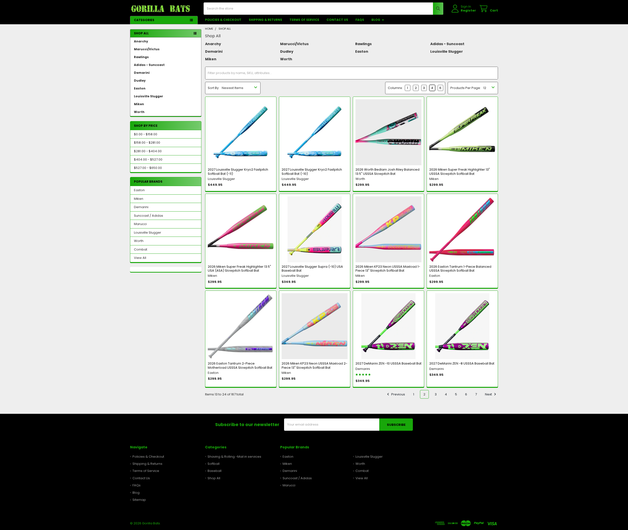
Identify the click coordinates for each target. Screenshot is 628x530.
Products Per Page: (465, 88)
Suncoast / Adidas (148, 215)
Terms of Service (304, 20)
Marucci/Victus (146, 49)
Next (489, 394)
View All (140, 257)
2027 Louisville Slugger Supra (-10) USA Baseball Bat (312, 268)
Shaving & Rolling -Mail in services (234, 456)
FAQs (359, 20)
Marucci (140, 224)
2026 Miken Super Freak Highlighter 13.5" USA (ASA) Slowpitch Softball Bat (239, 268)
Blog (375, 20)
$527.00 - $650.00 (148, 167)
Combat (140, 249)
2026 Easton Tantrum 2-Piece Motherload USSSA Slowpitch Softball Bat (240, 365)
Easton (139, 88)
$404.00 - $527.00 (148, 159)
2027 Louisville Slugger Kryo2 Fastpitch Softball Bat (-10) (312, 171)
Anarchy (141, 41)
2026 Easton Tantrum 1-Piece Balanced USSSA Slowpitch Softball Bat (460, 268)
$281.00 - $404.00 (148, 151)
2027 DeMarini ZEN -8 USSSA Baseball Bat (461, 363)
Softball (214, 463)
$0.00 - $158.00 (145, 134)
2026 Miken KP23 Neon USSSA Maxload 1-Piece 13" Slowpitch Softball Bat (387, 268)
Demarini (142, 73)
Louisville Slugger (148, 96)
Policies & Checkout (223, 20)
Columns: (395, 88)
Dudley (140, 80)
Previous (398, 394)
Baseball (215, 470)
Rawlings (141, 57)
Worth (139, 112)
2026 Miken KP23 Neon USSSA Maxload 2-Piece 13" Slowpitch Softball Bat (314, 365)
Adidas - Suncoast (149, 65)
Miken (139, 104)
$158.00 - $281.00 (147, 142)
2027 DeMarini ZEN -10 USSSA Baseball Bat (388, 363)
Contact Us (337, 20)
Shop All (214, 478)
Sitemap (139, 499)
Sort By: (213, 88)
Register (468, 11)
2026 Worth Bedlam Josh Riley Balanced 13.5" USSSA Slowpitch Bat (387, 171)
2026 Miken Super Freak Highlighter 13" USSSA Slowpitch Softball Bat (459, 171)
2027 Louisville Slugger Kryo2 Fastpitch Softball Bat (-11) (238, 171)
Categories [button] (144, 20)
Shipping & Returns (265, 20)
